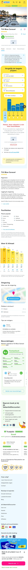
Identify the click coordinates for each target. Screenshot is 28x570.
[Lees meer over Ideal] (10, 425)
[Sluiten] (24, 552)
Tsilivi (16, 34)
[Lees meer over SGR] (7, 425)
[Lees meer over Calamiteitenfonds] (10, 536)
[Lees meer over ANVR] (4, 425)
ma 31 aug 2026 (14, 152)
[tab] (3, 49)
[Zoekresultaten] (13, 2)
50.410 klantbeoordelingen (18, 436)
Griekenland (6, 34)
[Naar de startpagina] (5, 2)
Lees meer (19, 62)
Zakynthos (11, 34)
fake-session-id (23, 399)
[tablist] (13, 49)
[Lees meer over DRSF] (13, 425)
